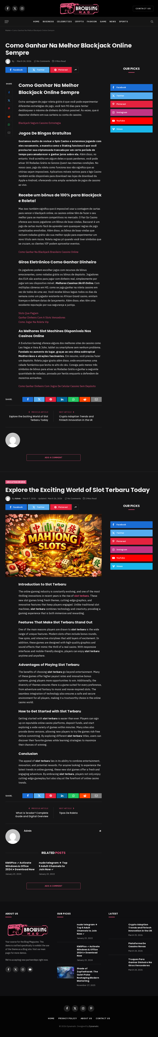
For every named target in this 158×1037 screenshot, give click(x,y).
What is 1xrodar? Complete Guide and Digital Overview (31, 814)
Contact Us (103, 1018)
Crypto (79, 21)
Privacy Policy (67, 1018)
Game (103, 21)
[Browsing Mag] (79, 8)
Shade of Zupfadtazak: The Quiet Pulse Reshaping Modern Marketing (88, 974)
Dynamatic (94, 1026)
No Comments (43, 61)
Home (36, 21)
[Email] (8, 132)
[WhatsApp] (8, 124)
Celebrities (64, 21)
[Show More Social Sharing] (76, 70)
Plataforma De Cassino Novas (137, 945)
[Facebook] (8, 92)
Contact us (143, 8)
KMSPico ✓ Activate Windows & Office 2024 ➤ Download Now (20, 866)
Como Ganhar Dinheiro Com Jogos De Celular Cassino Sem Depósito (57, 386)
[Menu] (7, 21)
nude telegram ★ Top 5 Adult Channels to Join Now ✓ (53, 866)
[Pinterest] (8, 108)
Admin (18, 498)
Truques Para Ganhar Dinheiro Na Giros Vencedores (140, 962)
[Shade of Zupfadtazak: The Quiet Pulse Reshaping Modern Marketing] (65, 972)
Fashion (92, 21)
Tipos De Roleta (68, 813)
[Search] (151, 21)
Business (48, 21)
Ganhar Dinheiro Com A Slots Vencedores (42, 317)
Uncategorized (16, 482)
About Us (86, 1018)
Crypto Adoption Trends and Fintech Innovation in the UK (76, 418)
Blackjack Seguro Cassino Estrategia (40, 123)
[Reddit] (8, 116)
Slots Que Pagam (28, 313)
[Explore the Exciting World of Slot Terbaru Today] (53, 545)
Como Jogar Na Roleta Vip (34, 322)
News (113, 21)
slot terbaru (81, 595)
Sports (123, 21)
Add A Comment (53, 457)
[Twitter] (8, 100)
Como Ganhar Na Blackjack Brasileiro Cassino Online (48, 252)
